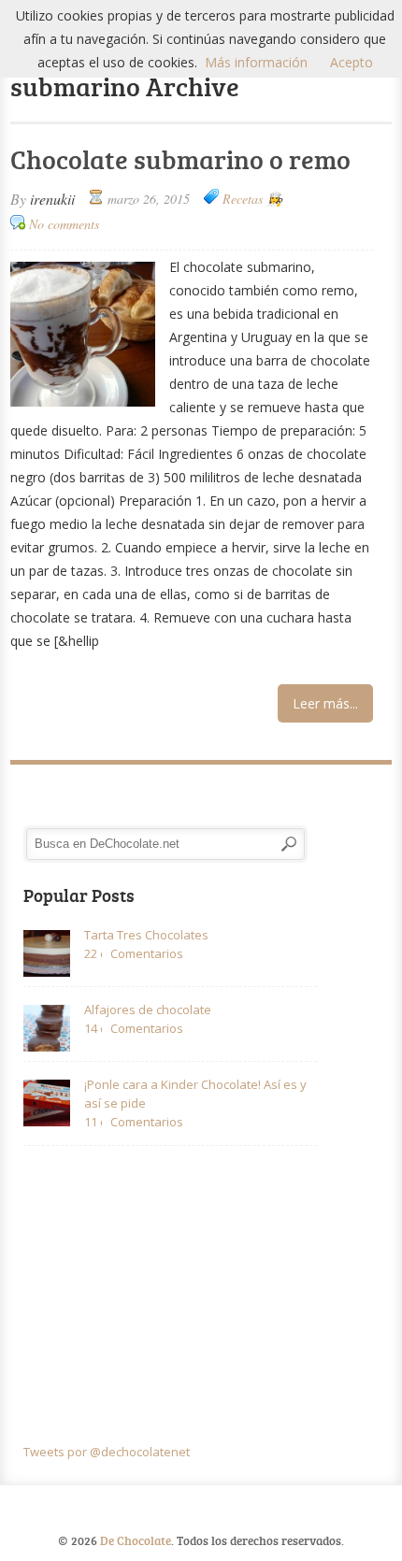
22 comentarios (93, 953)
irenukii (52, 198)
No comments (64, 224)
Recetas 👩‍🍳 (252, 199)
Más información (256, 62)
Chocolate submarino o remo (180, 159)
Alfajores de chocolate (147, 1009)
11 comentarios (93, 1121)
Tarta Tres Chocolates (146, 934)
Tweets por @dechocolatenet (106, 1451)
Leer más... (325, 703)
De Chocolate (135, 1540)
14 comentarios (93, 1028)
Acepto (351, 62)
